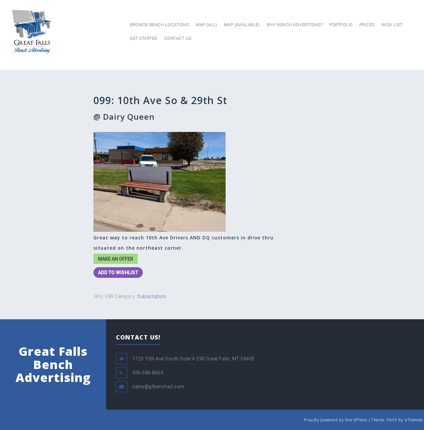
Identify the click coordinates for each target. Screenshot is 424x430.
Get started (144, 38)
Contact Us (177, 38)
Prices (367, 24)
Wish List (392, 24)
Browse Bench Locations (159, 24)
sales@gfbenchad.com (158, 386)
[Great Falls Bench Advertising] (31, 31)
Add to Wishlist (118, 272)
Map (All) (206, 24)
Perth (392, 419)
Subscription (151, 296)
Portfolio (341, 24)
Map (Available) (242, 24)
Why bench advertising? (294, 24)
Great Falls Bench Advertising (53, 364)
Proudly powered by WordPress (336, 419)
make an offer (115, 259)
